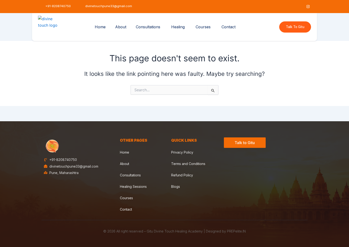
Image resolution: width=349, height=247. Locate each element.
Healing (178, 26)
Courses (203, 26)
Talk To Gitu (295, 26)
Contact (229, 26)
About (120, 26)
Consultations (148, 26)
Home (100, 26)
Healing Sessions (133, 186)
